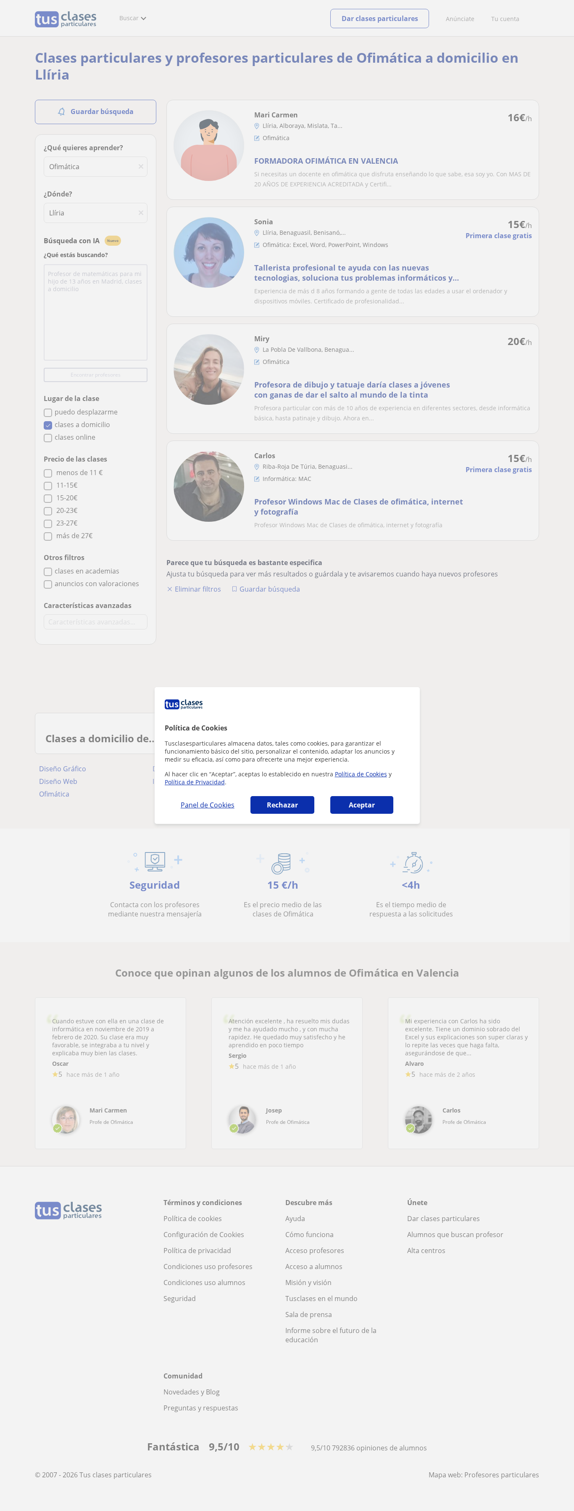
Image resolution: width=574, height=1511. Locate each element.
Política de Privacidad (195, 782)
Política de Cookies (361, 774)
